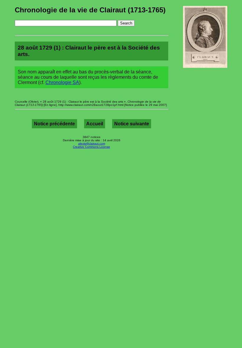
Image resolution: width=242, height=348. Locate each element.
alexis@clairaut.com (91, 143)
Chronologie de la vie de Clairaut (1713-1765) (90, 10)
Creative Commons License (91, 146)
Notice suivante (131, 123)
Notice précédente (54, 123)
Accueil (94, 123)
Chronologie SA (62, 82)
